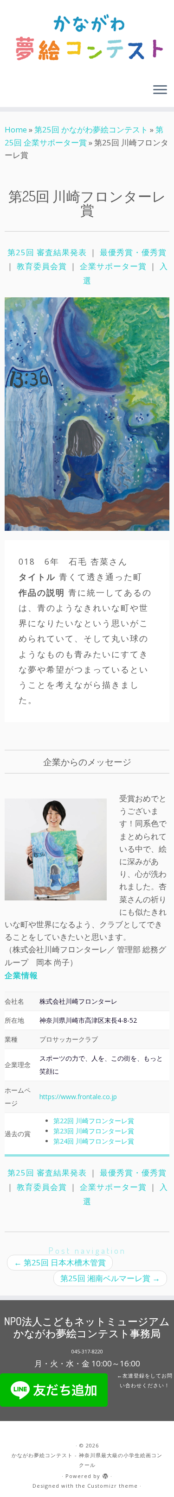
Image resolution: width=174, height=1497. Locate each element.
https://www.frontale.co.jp (78, 1096)
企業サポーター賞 (113, 266)
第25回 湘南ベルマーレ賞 (110, 1278)
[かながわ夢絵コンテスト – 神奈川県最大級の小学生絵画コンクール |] (87, 38)
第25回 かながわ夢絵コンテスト (91, 129)
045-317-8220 (87, 1351)
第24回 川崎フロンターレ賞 (93, 1141)
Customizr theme (112, 1485)
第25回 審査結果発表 (48, 252)
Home (16, 129)
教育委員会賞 (42, 266)
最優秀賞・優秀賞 (133, 252)
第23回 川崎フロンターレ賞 (93, 1130)
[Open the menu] (160, 90)
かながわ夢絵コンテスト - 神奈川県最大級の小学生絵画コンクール (87, 1460)
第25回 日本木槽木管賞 (60, 1262)
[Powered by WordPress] (105, 1474)
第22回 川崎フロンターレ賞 (93, 1120)
